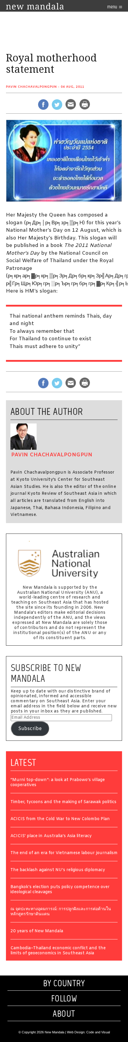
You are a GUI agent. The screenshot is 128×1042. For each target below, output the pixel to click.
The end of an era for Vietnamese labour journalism (64, 853)
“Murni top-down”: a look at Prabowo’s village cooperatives (57, 783)
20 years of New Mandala (36, 931)
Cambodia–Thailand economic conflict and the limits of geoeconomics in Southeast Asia (58, 951)
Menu (112, 7)
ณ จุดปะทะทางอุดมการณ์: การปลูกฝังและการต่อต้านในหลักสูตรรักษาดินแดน (60, 912)
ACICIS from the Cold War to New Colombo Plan (60, 819)
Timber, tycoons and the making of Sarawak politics (63, 802)
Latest (23, 763)
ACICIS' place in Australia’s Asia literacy (51, 836)
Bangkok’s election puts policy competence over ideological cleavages (60, 890)
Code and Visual (98, 1032)
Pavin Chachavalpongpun (31, 87)
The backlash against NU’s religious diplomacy (57, 870)
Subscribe (30, 729)
